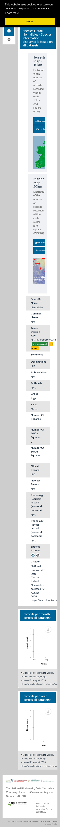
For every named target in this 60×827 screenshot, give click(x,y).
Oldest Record (35, 467)
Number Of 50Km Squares (37, 451)
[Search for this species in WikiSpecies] (33, 555)
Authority (36, 382)
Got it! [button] (30, 21)
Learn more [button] (12, 13)
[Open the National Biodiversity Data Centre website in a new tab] (10, 782)
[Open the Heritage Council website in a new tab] (20, 782)
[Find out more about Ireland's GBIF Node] (17, 803)
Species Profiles (35, 548)
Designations (38, 361)
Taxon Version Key (35, 331)
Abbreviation (38, 372)
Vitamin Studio (51, 824)
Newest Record (35, 482)
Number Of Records (37, 416)
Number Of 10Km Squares (37, 433)
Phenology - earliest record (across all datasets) (37, 502)
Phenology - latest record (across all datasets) (37, 528)
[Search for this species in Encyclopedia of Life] (38, 555)
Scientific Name (36, 300)
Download (41, 121)
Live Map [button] (42, 129)
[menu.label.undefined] (48, 629)
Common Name (36, 315)
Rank (34, 404)
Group (34, 393)
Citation (35, 561)
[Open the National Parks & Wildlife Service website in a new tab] (47, 782)
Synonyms (37, 354)
